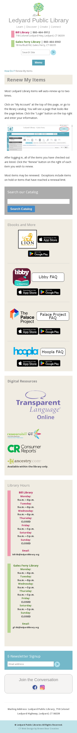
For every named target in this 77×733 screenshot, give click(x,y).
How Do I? (9, 70)
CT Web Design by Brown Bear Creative (39, 728)
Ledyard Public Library (39, 20)
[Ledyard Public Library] (38, 15)
